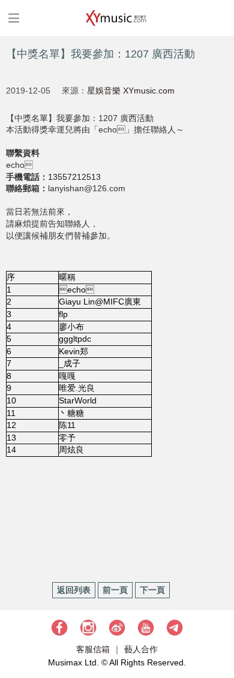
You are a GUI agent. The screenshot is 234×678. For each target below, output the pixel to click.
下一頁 (152, 590)
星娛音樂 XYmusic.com (131, 90)
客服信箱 (93, 649)
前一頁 (115, 590)
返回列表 (74, 590)
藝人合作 (141, 649)
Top (219, 633)
